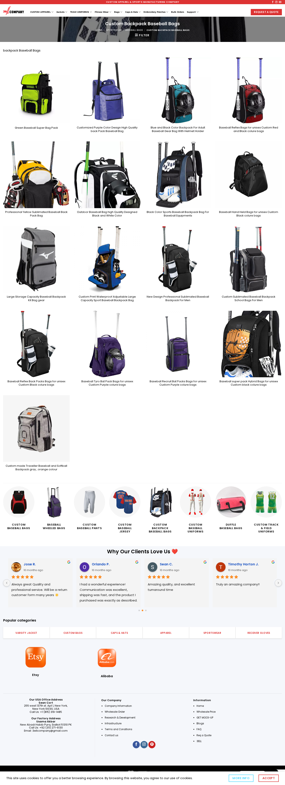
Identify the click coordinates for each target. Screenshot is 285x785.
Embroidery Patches (154, 12)
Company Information (118, 706)
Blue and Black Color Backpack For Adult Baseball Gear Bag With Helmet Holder (178, 129)
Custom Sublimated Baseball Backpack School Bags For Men (248, 298)
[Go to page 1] (142, 610)
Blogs (200, 723)
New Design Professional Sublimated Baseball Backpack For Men (178, 298)
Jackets (60, 12)
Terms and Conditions (118, 729)
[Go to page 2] (146, 610)
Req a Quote (204, 735)
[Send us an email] (280, 2)
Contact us (112, 735)
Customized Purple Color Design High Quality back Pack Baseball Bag (107, 129)
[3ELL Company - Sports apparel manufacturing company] (13, 10)
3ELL (199, 741)
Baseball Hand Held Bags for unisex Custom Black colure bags (248, 214)
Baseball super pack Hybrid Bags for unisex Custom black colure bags (248, 383)
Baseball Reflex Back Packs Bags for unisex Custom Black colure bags (36, 383)
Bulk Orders (177, 12)
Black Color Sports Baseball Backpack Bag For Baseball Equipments (178, 214)
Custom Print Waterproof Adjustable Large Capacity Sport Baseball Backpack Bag (107, 298)
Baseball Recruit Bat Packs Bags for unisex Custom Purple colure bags (178, 383)
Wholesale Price (206, 711)
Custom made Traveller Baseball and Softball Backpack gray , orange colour (36, 467)
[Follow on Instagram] (276, 2)
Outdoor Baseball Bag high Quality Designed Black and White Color (107, 214)
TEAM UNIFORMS (79, 12)
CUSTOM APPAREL (40, 12)
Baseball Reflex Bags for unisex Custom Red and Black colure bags (248, 129)
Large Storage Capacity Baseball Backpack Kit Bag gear (36, 298)
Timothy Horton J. (121, 564)
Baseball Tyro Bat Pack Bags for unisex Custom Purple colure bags (107, 383)
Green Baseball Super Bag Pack (36, 128)
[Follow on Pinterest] (151, 744)
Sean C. (44, 564)
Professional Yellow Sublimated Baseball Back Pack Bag (36, 214)
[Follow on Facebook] (273, 2)
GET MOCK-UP (205, 717)
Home (99, 30)
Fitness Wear (101, 12)
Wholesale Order (115, 711)
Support (191, 12)
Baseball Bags (134, 30)
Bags (117, 12)
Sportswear (114, 30)
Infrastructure (113, 723)
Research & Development (120, 717)
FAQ (199, 729)
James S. (182, 564)
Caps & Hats (131, 12)
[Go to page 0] (139, 610)
